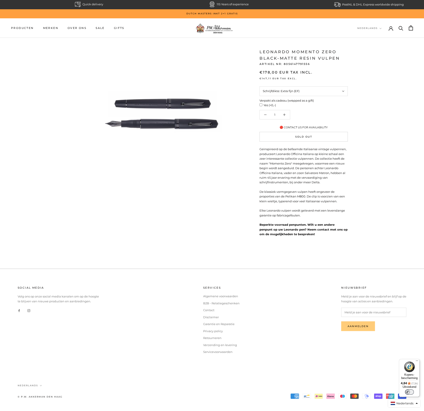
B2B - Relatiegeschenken (221, 303)
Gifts (119, 28)
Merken (50, 28)
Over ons (77, 28)
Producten (22, 28)
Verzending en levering (220, 345)
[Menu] (417, 361)
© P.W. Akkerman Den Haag (40, 396)
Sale (100, 28)
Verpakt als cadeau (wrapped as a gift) (286, 100)
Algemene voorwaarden (220, 296)
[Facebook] (19, 310)
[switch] (409, 392)
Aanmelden (358, 326)
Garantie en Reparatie (219, 324)
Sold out (303, 136)
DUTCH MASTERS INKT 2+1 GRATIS (212, 13)
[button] (404, 403)
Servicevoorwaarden (218, 352)
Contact (208, 310)
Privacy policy (213, 331)
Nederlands (367, 28)
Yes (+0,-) (269, 105)
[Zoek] (401, 28)
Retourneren (212, 338)
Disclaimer (211, 317)
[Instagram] (28, 310)
